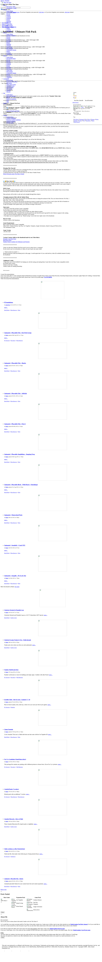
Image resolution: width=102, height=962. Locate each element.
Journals (8, 90)
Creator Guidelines (11, 118)
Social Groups (10, 87)
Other (19, 310)
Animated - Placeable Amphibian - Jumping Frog (19, 454)
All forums (9, 83)
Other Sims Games (11, 84)
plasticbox (8, 305)
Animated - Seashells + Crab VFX (14, 545)
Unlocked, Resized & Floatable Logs (14, 610)
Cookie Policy (24, 951)
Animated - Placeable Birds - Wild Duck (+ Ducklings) (21, 484)
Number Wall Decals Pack (11, 669)
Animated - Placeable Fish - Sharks (15, 363)
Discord (8, 91)
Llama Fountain (8, 729)
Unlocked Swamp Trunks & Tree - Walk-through (17, 640)
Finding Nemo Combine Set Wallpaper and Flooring (16, 241)
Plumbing (13, 707)
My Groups (9, 89)
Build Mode (6, 310)
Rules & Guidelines (11, 99)
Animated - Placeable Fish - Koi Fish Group (17, 333)
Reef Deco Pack (7, 240)
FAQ (7, 100)
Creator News (9, 117)
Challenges (9, 31)
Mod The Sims (7, 2)
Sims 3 (5, 32)
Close (2, 912)
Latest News (9, 94)
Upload (5, 115)
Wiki (7, 102)
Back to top (3, 889)
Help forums (9, 25)
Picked (8, 19)
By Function (7, 340)
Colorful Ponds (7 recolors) (11, 789)
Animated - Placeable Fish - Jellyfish (15, 393)
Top (3, 951)
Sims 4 (5, 55)
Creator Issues (9, 122)
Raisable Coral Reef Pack (9, 239)
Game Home (9, 11)
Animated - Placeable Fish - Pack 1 (15, 424)
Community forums (11, 27)
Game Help (9, 24)
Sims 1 (5, 5)
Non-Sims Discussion (11, 81)
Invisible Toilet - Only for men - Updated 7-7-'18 (17, 699)
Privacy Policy (16, 951)
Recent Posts (9, 80)
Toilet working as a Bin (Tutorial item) (14, 849)
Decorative (13, 340)
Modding (8, 21)
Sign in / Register (5, 0)
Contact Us (8, 951)
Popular (8, 15)
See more (17, 586)
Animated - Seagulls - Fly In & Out (15, 575)
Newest (8, 14)
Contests (8, 29)
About (8, 97)
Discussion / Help (10, 6)
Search (5, 103)
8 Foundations (8, 302)
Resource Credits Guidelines (13, 119)
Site (4, 93)
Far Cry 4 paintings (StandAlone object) (15, 759)
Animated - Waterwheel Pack (13, 515)
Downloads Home (11, 12)
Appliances (13, 856)
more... (6, 307)
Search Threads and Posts (12, 111)
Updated (8, 16)
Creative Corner (10, 86)
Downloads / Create (11, 8)
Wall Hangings (19, 677)
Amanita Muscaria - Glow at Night (13, 819)
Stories (8, 28)
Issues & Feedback (11, 96)
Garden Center (14, 617)
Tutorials (8, 22)
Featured (8, 18)
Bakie (7, 335)
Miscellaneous (14, 310)
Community (6, 78)
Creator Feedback (10, 121)
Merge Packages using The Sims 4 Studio (13, 174)
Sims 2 (5, 9)
